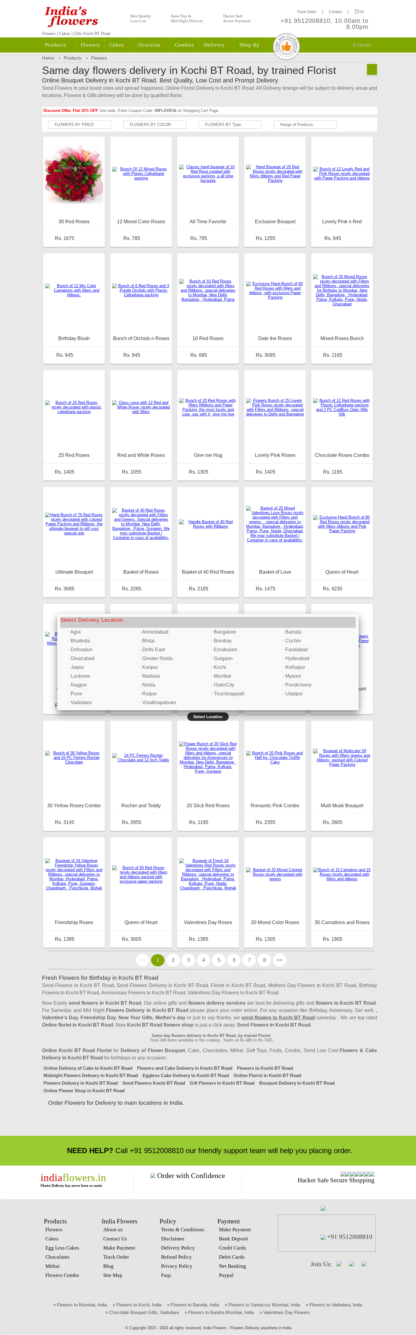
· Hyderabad (296, 658)
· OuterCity (222, 684)
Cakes (117, 45)
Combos (184, 45)
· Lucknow (79, 676)
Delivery (215, 45)
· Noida (147, 684)
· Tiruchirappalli (228, 693)
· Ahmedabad (153, 631)
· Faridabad (295, 649)
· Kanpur (148, 667)
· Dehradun (80, 649)
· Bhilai (147, 640)
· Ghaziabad (81, 658)
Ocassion (150, 45)
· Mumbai (221, 676)
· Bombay (221, 640)
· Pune (75, 693)
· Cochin (292, 640)
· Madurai (149, 676)
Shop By (250, 45)
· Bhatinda (79, 640)
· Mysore (292, 676)
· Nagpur (77, 684)
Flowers (90, 45)
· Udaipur (293, 693)
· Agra (74, 631)
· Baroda (292, 631)
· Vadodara (80, 702)
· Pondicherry (297, 684)
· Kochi (218, 667)
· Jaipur (76, 667)
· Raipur (148, 693)
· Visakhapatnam (157, 702)
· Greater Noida (156, 658)
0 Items (362, 45)
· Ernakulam (224, 649)
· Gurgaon (222, 658)
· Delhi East (152, 649)
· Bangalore (223, 631)
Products (56, 45)
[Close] (358, 613)
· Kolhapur (294, 667)
